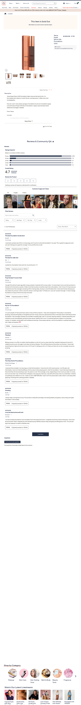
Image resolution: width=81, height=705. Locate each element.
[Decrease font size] (51, 89)
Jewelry (51, 7)
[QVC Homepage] (5, 14)
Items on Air (26, 3)
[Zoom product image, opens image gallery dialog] (6, 70)
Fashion (40, 7)
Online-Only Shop (24, 7)
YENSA (56, 43)
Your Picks (4, 7)
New (10, 7)
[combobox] (42, 3)
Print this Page (48, 126)
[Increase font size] (49, 89)
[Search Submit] (54, 3)
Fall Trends (15, 7)
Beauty (45, 7)
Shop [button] (10, 3)
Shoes (56, 7)
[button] (64, 3)
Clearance (33, 7)
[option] (40, 10)
